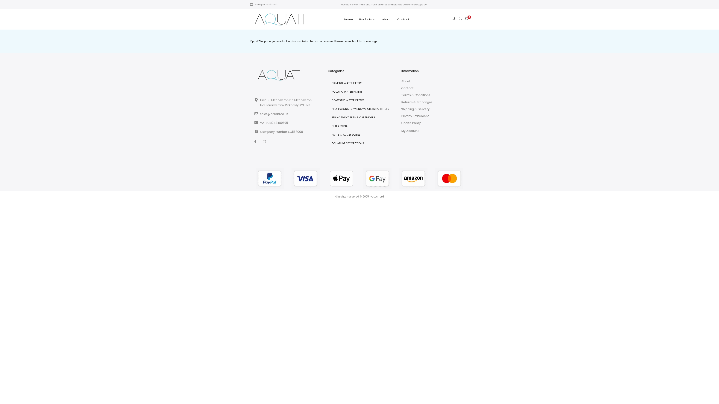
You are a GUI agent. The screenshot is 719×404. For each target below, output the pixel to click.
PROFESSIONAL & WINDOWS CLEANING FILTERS (360, 109)
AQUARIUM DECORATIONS (348, 143)
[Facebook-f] (255, 141)
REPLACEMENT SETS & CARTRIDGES (353, 117)
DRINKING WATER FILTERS (347, 83)
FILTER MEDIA (340, 126)
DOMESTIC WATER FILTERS (348, 100)
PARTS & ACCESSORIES (346, 135)
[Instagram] (264, 141)
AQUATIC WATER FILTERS (347, 92)
